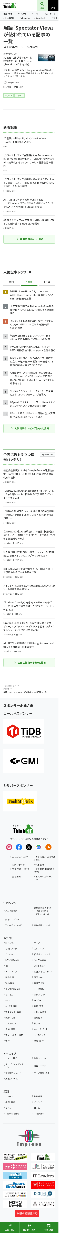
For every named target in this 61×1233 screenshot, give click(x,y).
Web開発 (9, 983)
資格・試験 (10, 1029)
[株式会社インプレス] (29, 1138)
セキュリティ (10, 1023)
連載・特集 (7, 14)
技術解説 (38, 1096)
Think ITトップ (9, 685)
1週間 (29, 282)
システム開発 (40, 960)
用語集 (6, 689)
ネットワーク (50, 14)
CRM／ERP (39, 994)
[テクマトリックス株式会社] (20, 801)
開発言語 (9, 977)
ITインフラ (22, 14)
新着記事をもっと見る (31, 239)
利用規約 (39, 864)
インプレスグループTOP (43, 878)
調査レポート (40, 1065)
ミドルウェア (39, 965)
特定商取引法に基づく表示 (44, 870)
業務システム (40, 1058)
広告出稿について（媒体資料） (44, 859)
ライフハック (39, 1034)
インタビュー (40, 1102)
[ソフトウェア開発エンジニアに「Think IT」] (43, 1158)
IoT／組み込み (12, 960)
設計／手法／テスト (43, 971)
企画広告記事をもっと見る (32, 662)
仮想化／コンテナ (42, 954)
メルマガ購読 (11, 910)
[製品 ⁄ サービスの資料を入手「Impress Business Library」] (15, 1196)
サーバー (35, 14)
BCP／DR (10, 1017)
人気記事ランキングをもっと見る (32, 428)
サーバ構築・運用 (42, 1072)
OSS (7, 1000)
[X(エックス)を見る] (29, 847)
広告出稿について (42, 925)
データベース (11, 971)
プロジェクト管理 (13, 1011)
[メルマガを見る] (9, 847)
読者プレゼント (12, 919)
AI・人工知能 (9, 18)
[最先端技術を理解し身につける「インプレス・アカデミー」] (43, 1205)
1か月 (47, 282)
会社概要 (16, 876)
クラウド (9, 954)
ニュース (9, 1096)
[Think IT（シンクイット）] (23, 831)
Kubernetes (25, 18)
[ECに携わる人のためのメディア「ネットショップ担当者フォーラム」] (43, 1186)
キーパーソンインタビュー (14, 1065)
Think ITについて (13, 925)
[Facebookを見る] (19, 847)
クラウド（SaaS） (12, 988)
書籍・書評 (10, 1102)
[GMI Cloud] (23, 761)
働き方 (37, 1023)
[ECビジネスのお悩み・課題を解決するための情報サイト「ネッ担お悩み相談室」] (27, 1215)
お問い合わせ (18, 864)
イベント (9, 1107)
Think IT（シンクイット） (15, 5)
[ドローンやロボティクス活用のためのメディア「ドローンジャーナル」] (15, 1205)
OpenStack (41, 18)
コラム (37, 1107)
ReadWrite (39, 1113)
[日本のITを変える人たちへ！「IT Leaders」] (43, 1177)
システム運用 (40, 1011)
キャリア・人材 (40, 1029)
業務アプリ (39, 983)
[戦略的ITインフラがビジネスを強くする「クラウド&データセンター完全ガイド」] (15, 1158)
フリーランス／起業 (14, 1034)
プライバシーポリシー (22, 868)
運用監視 (38, 1017)
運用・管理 (39, 1006)
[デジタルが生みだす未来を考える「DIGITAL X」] (43, 1196)
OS (6, 965)
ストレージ (39, 948)
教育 (7, 1040)
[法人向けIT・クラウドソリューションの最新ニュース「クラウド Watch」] (15, 1177)
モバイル (9, 994)
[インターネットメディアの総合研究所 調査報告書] (43, 1168)
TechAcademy (12, 1113)
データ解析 (39, 988)
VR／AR (38, 1000)
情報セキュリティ (13, 1072)
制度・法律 (39, 1040)
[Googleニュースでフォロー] (39, 847)
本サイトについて (20, 857)
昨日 (11, 282)
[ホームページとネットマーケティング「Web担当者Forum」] (15, 1168)
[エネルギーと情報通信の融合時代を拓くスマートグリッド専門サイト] (15, 1186)
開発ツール (39, 977)
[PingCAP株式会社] (23, 731)
